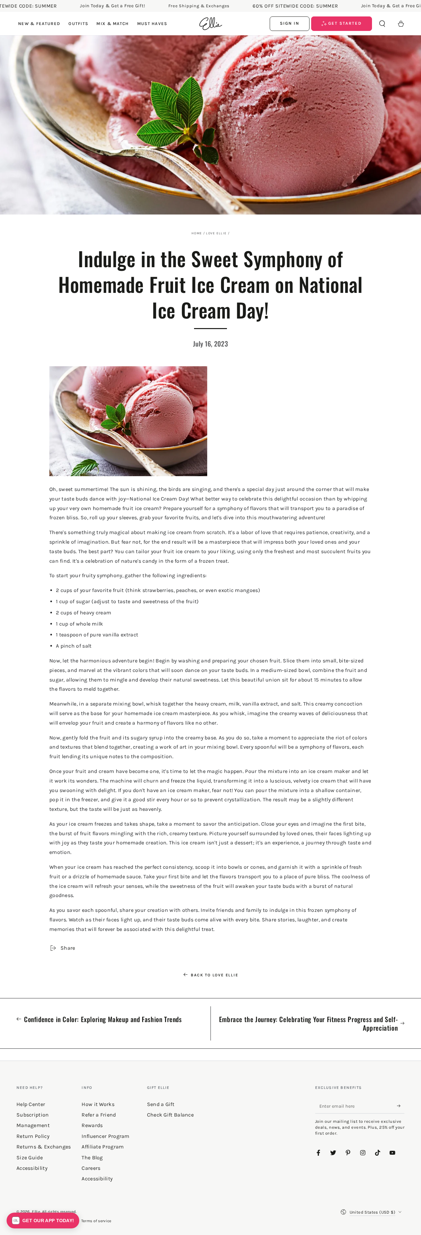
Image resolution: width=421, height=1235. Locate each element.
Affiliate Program (103, 1147)
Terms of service (96, 1221)
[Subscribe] (401, 1106)
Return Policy (32, 1136)
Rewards (92, 1125)
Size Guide (29, 1157)
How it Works (98, 1104)
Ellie (36, 1211)
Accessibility (97, 1178)
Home (196, 233)
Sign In (290, 23)
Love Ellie (216, 233)
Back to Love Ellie (214, 975)
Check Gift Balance (170, 1115)
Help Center (30, 1104)
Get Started (344, 23)
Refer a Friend (99, 1115)
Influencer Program (105, 1136)
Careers (91, 1168)
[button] (382, 23)
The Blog (92, 1157)
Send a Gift (160, 1104)
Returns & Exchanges (43, 1147)
